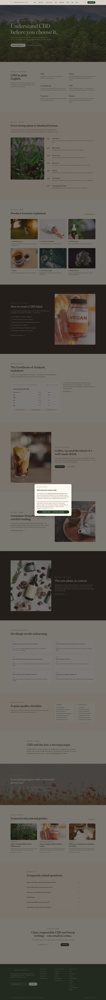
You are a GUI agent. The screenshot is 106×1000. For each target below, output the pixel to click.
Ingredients (61, 2)
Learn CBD (91, 2)
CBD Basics (41, 2)
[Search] (85, 2)
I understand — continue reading (53, 512)
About (76, 2)
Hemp (55, 2)
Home (35, 2)
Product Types (49, 2)
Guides (67, 2)
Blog (72, 2)
